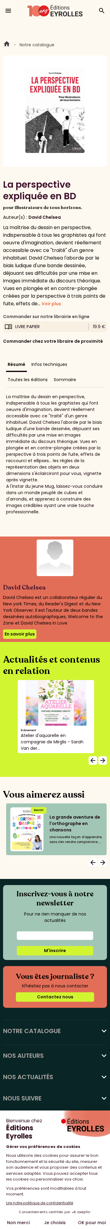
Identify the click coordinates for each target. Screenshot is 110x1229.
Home (6, 44)
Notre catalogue (37, 45)
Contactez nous (55, 997)
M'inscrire (55, 950)
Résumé (16, 364)
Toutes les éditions (28, 380)
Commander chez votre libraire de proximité (53, 341)
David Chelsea (44, 217)
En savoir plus (20, 634)
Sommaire (65, 380)
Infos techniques (49, 364)
